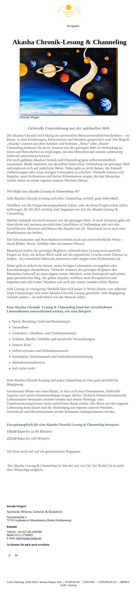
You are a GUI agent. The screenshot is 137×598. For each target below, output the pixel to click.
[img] (68, 10)
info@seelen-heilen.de (28, 538)
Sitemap (72, 585)
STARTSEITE (72, 582)
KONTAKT (89, 582)
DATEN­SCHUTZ (108, 582)
